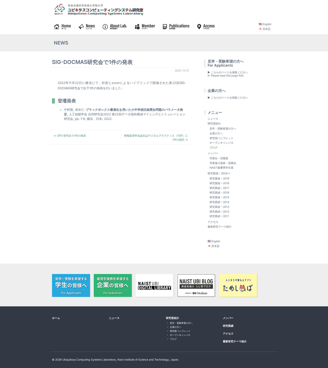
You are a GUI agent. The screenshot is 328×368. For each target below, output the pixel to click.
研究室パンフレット (221, 138)
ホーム (56, 317)
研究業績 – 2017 (219, 188)
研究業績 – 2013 (219, 206)
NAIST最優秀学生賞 (221, 167)
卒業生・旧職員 (219, 158)
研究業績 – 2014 (219, 202)
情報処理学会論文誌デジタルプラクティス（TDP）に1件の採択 (156, 137)
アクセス (213, 221)
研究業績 (228, 325)
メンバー (213, 153)
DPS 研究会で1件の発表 (71, 135)
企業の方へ (216, 133)
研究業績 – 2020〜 (219, 173)
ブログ (214, 147)
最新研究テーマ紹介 (220, 226)
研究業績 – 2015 (219, 197)
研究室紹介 (214, 123)
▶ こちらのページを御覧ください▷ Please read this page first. (228, 74)
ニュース (213, 118)
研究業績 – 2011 (219, 216)
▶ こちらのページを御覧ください (228, 97)
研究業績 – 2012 (219, 211)
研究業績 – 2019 (219, 178)
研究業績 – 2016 (219, 192)
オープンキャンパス (221, 142)
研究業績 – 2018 (219, 183)
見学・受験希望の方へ (223, 128)
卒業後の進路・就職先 (223, 163)
